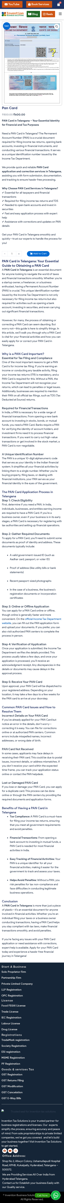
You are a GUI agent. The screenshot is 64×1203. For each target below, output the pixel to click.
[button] (59, 14)
